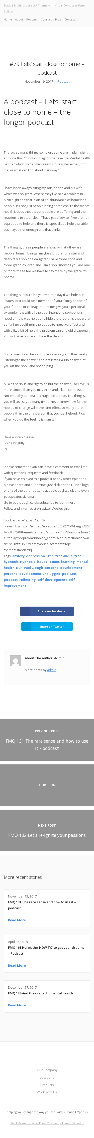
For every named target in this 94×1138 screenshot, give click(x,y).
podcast (11, 579)
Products (47, 1085)
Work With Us (47, 1092)
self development (52, 579)
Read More (17, 920)
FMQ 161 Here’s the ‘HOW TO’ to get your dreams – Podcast (46, 950)
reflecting (27, 579)
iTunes (54, 561)
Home (8, 19)
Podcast (31, 19)
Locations (47, 1077)
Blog (58, 19)
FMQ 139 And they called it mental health (40, 993)
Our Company (47, 1070)
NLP (19, 567)
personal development (63, 567)
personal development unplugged (32, 573)
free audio (64, 556)
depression (35, 556)
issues (42, 561)
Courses (46, 19)
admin (51, 670)
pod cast (69, 573)
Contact (69, 19)
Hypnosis (27, 561)
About (19, 19)
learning (68, 561)
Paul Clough (33, 567)
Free (50, 556)
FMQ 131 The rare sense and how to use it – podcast (42, 905)
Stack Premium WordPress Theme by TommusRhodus (47, 1123)
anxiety (18, 556)
